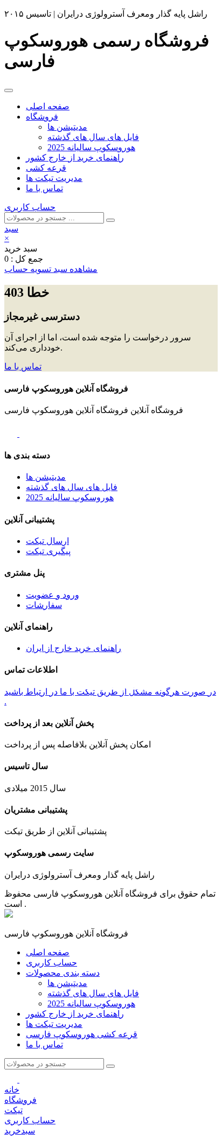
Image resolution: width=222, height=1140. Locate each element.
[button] (11, 228)
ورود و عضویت (52, 594)
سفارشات (44, 605)
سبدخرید (19, 1130)
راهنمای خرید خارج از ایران (73, 648)
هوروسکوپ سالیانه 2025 (91, 147)
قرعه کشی (46, 167)
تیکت (13, 1110)
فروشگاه (42, 116)
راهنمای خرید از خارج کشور (75, 157)
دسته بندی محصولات (63, 972)
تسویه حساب (27, 269)
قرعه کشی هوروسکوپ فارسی (81, 1034)
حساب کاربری (30, 207)
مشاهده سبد (74, 269)
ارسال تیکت (47, 540)
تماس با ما (44, 188)
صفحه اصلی (48, 106)
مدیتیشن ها (67, 126)
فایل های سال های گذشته (93, 137)
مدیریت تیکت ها (54, 178)
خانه (11, 1089)
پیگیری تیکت (48, 551)
